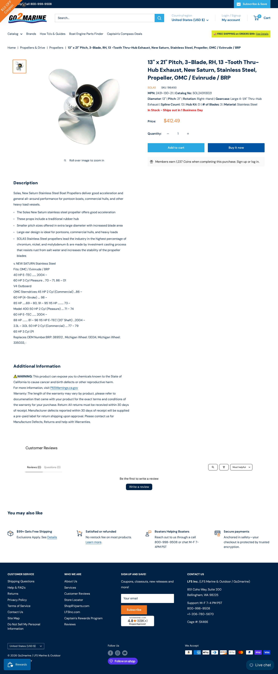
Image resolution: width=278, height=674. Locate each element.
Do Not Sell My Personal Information (24, 626)
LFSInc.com (72, 612)
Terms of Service (19, 606)
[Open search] (213, 467)
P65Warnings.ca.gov (64, 388)
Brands (31, 34)
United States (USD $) (23, 646)
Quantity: (155, 134)
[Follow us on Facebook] (110, 652)
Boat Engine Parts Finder (86, 34)
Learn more (93, 542)
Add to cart (176, 148)
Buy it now (236, 148)
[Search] (159, 18)
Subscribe (134, 610)
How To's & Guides (52, 34)
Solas (152, 87)
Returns (13, 594)
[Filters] (224, 467)
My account (231, 20)
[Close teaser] (24, 5)
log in (255, 162)
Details (52, 537)
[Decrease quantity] (168, 134)
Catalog (13, 34)
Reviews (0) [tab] (34, 467)
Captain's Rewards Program (83, 618)
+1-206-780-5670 (200, 614)
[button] (11, 11)
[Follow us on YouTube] (124, 652)
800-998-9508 (198, 608)
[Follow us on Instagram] (117, 652)
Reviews (70, 624)
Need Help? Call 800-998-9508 (30, 4)
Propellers (56, 48)
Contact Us (15, 612)
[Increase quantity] (188, 134)
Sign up (242, 162)
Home (12, 48)
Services (70, 588)
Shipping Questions (21, 581)
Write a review (139, 487)
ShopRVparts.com (76, 606)
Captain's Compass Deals (124, 34)
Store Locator (73, 600)
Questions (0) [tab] (52, 467)
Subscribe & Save (255, 4)
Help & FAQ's (17, 588)
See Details (262, 33)
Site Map (14, 618)
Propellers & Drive (32, 48)
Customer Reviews (77, 594)
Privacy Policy (17, 600)
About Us (70, 581)
